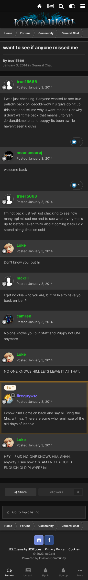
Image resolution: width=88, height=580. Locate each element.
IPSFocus (34, 549)
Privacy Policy (55, 549)
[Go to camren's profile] (9, 319)
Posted (35, 87)
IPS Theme (16, 549)
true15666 (16, 61)
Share (22, 492)
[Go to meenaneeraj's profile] (9, 156)
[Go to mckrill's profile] (9, 281)
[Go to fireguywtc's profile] (9, 399)
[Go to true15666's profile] (9, 84)
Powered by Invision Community (44, 558)
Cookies (74, 549)
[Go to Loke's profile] (9, 248)
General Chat (42, 65)
